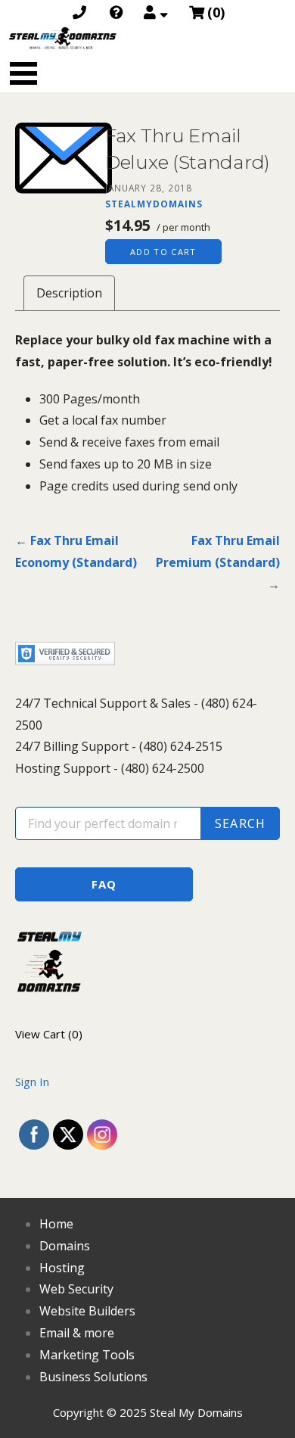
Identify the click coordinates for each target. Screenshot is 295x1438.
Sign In (32, 1081)
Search (240, 823)
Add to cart (163, 251)
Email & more (76, 1332)
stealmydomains (154, 204)
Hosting (62, 1267)
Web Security (76, 1289)
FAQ (104, 884)
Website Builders (87, 1311)
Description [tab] (69, 293)
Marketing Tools (87, 1354)
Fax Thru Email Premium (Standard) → (218, 562)
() (216, 12)
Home (56, 1223)
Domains (64, 1245)
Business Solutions (93, 1376)
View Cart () (48, 1033)
